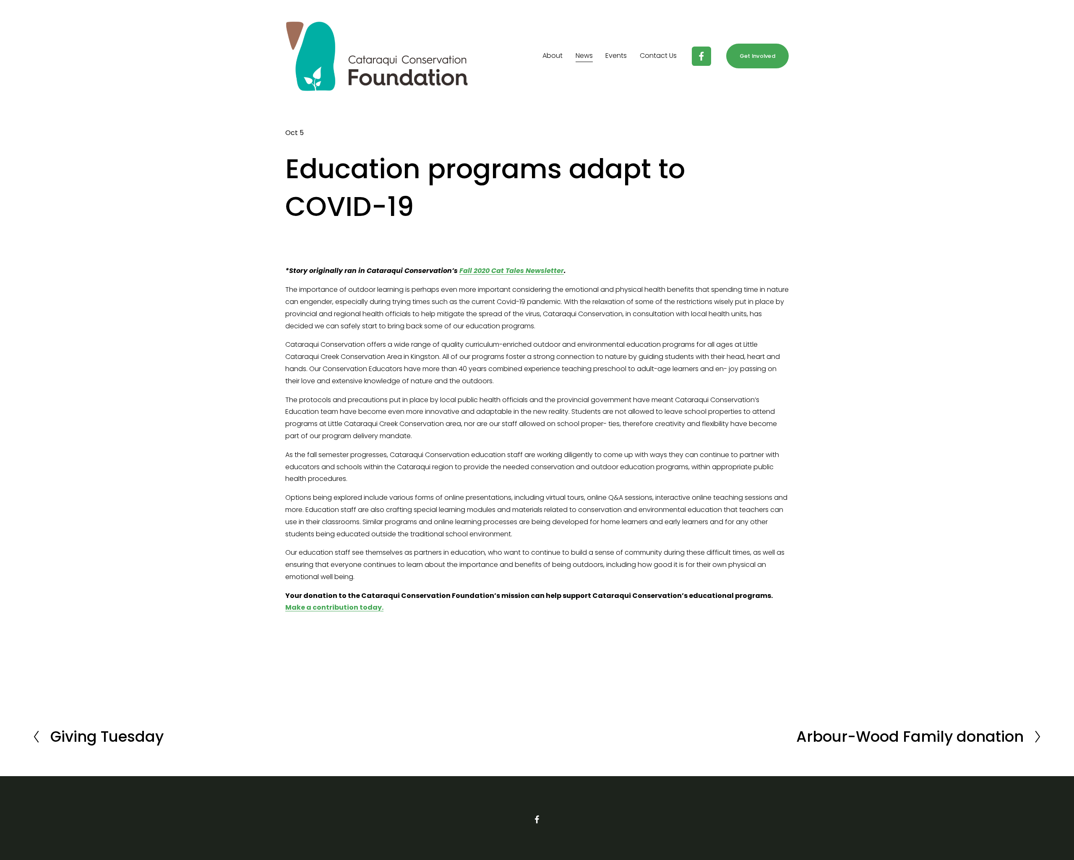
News (584, 55)
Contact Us (658, 55)
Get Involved (757, 56)
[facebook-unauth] (701, 56)
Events (616, 55)
